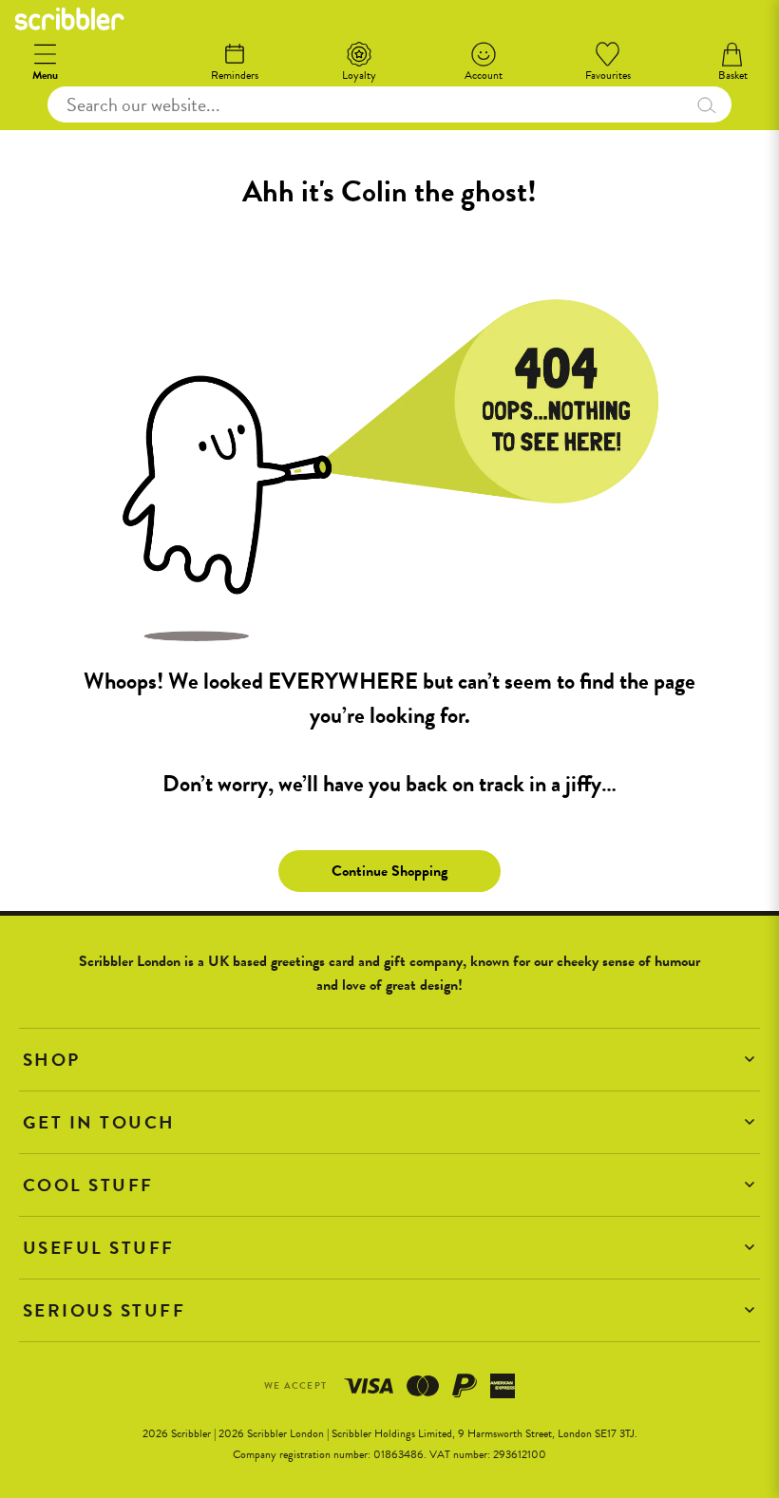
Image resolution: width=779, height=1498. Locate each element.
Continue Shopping (389, 871)
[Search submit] (707, 104)
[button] (389, 1059)
